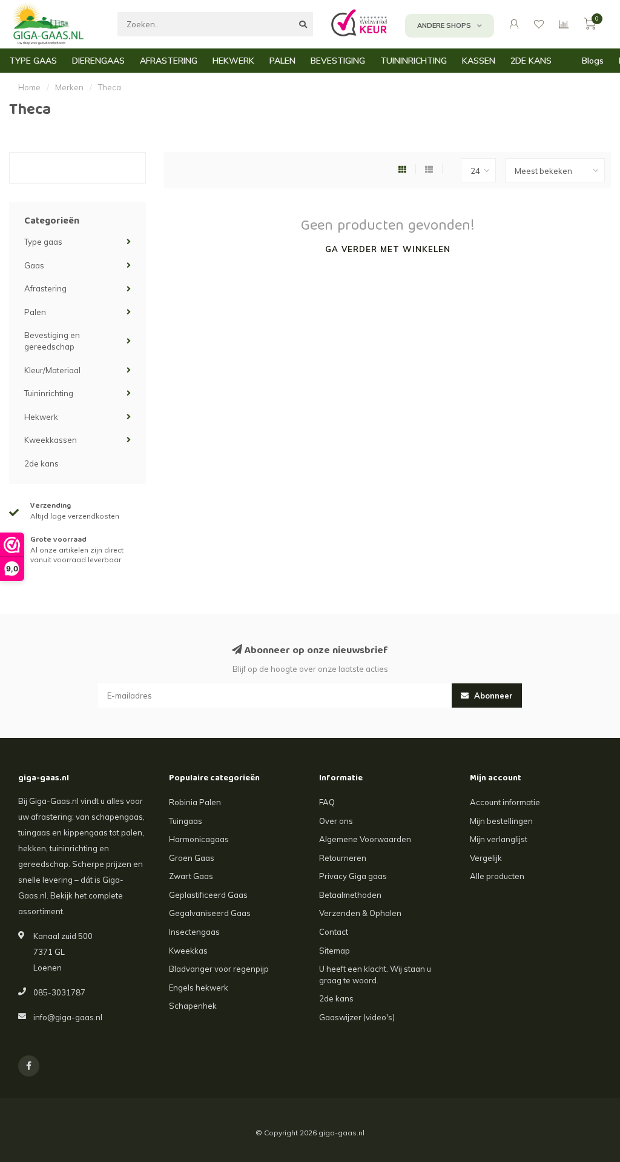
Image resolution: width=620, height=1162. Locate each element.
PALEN (282, 60)
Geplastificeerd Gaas (208, 895)
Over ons (336, 821)
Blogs (593, 60)
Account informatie (505, 802)
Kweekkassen (50, 440)
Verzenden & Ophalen (360, 913)
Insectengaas (194, 932)
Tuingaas (185, 821)
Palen (35, 312)
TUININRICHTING (413, 60)
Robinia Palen (195, 802)
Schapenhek (193, 1006)
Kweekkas (188, 950)
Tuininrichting (48, 393)
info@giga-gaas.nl (67, 1017)
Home (29, 87)
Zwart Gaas (191, 876)
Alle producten (497, 876)
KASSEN (478, 60)
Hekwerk (41, 417)
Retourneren (342, 858)
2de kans (41, 463)
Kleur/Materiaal (52, 370)
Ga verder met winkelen (387, 249)
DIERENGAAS (98, 60)
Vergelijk (486, 858)
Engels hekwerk (198, 987)
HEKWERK (233, 60)
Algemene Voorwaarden (365, 839)
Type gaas (43, 242)
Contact (333, 932)
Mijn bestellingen (501, 821)
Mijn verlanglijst (498, 839)
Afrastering (45, 288)
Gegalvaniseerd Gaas (210, 913)
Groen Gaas (191, 858)
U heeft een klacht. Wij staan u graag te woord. (375, 974)
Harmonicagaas (199, 839)
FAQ (327, 802)
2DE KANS (531, 60)
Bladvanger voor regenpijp (219, 969)
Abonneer (492, 695)
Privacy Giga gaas (353, 876)
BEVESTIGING (338, 60)
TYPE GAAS (33, 60)
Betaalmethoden (350, 895)
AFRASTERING (168, 60)
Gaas (34, 265)
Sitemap (334, 950)
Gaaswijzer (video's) (357, 1017)
